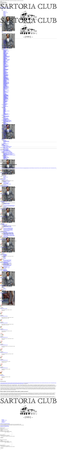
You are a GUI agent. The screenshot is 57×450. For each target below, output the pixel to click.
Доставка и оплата (4, 143)
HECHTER (4, 70)
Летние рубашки (5, 236)
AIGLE (4, 46)
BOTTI (4, 53)
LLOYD (4, 76)
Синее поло (5, 269)
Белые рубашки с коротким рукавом (8, 232)
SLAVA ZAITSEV (5, 95)
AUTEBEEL (5, 50)
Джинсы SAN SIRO (6, 148)
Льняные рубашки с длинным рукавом (8, 234)
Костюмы (4, 13)
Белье (4, 112)
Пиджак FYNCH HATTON (3, 186)
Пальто (4, 123)
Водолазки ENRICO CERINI (7, 260)
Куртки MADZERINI (6, 182)
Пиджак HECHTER (3, 285)
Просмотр (2, 172)
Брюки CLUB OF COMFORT (7, 151)
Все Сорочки (5, 225)
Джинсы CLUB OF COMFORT (7, 146)
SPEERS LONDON (6, 96)
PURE (4, 88)
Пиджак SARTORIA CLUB (4, 329)
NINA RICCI (5, 84)
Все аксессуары (5, 114)
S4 (3, 90)
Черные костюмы (5, 207)
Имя (0, 428)
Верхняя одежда (5, 12)
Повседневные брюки (6, 141)
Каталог (3, 419)
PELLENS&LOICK (6, 89)
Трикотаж (4, 43)
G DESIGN (4, 63)
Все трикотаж (5, 138)
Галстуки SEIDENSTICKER (7, 120)
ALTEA (4, 48)
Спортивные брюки (6, 118)
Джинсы (4, 142)
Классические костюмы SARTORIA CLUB (9, 205)
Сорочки (4, 135)
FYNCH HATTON (5, 62)
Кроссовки (4, 140)
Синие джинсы (5, 158)
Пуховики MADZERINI (6, 181)
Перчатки (4, 111)
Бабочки (4, 106)
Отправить (2, 437)
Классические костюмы (6, 203)
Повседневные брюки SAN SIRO (7, 152)
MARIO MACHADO (6, 79)
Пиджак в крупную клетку (13, 383)
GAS (4, 64)
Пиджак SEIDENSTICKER (3, 262)
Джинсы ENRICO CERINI (6, 147)
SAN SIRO (4, 91)
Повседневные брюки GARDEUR (7, 154)
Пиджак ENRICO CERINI (3, 201)
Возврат (3, 144)
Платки (4, 109)
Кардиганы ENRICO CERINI (7, 265)
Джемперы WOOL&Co (6, 261)
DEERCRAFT (5, 58)
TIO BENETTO (5, 98)
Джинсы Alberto (5, 145)
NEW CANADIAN (5, 83)
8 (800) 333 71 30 (2, 423)
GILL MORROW (5, 66)
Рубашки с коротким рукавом (7, 131)
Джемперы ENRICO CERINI (7, 263)
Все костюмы (5, 127)
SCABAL (4, 93)
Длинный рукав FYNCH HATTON (8, 230)
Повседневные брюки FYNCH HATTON (8, 153)
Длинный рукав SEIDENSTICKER (8, 228)
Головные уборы (5, 113)
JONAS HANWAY (5, 74)
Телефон (1, 440)
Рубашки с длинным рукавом (7, 130)
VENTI (4, 100)
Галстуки (4, 105)
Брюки (4, 154)
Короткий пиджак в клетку (6, 383)
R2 (3, 89)
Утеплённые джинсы (6, 157)
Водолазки (4, 254)
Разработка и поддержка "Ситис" (4, 426)
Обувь (4, 158)
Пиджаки (4, 14)
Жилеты (4, 258)
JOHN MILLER (5, 73)
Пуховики (4, 178)
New (2, 44)
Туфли (4, 288)
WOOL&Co (5, 102)
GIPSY (4, 67)
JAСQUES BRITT (5, 72)
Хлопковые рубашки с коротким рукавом (8, 235)
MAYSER (4, 81)
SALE (2, 39)
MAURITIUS (5, 80)
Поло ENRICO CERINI (6, 267)
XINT (4, 103)
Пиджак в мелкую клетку (20, 383)
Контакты (3, 422)
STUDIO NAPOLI (5, 97)
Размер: (3, 181)
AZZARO (4, 51)
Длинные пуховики (6, 185)
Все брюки (4, 119)
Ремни (4, 108)
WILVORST (5, 101)
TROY (4, 99)
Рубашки (4, 15)
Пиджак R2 (1, 179)
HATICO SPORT (5, 69)
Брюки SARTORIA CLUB (6, 150)
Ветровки (4, 176)
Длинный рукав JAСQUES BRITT (8, 229)
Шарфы (4, 107)
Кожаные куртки (5, 179)
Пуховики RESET (5, 183)
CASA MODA (5, 55)
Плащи (4, 177)
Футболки (4, 257)
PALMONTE (5, 88)
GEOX (4, 65)
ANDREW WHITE (5, 49)
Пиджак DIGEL (2, 375)
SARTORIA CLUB (5, 92)
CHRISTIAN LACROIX (6, 59)
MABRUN (4, 77)
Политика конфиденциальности (4, 425)
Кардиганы (4, 255)
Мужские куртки (5, 121)
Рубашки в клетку (5, 237)
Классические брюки (6, 115)
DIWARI (4, 59)
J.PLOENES (5, 71)
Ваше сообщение (2, 434)
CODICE (4, 57)
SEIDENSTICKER (5, 94)
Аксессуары (5, 153)
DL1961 (4, 60)
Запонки (4, 110)
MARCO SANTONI (6, 78)
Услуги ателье (4, 421)
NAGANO (4, 82)
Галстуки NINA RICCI (6, 119)
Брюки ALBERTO (5, 149)
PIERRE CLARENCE (6, 87)
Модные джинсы (5, 159)
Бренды (3, 45)
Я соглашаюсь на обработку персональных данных (8, 436)
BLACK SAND (5, 52)
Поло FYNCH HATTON (6, 266)
